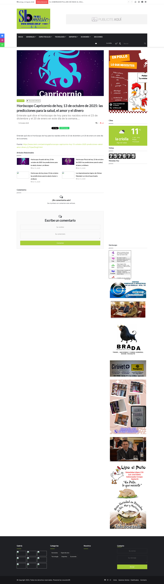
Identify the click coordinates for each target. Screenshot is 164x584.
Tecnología (60, 37)
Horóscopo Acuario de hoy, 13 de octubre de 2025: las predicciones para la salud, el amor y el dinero (44, 162)
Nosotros (87, 546)
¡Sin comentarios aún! (61, 200)
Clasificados (135, 580)
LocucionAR (66, 580)
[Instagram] (2, 40)
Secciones (98, 37)
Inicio (20, 37)
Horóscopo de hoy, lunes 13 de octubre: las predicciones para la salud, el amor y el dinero (44, 176)
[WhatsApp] (2, 45)
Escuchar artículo (34, 100)
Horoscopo (127, 279)
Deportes (73, 37)
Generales (30, 37)
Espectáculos (45, 37)
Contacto (120, 546)
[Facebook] (2, 36)
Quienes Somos (123, 580)
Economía (85, 37)
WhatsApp (65, 128)
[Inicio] (33, 19)
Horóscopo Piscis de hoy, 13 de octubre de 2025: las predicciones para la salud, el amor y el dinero (89, 162)
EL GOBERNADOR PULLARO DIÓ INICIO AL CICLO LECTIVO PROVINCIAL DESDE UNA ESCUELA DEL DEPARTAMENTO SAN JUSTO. (94, 2)
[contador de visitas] (122, 158)
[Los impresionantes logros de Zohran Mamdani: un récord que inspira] (68, 175)
